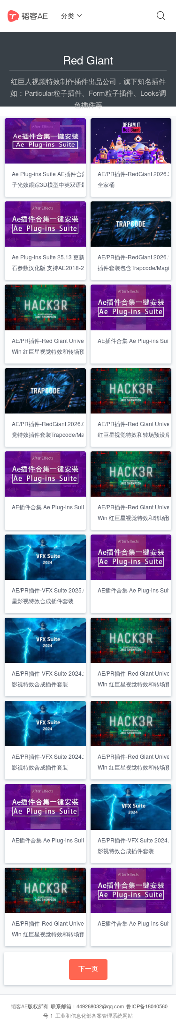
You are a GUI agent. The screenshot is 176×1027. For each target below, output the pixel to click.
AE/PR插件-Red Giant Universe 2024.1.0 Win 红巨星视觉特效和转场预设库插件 (64, 928)
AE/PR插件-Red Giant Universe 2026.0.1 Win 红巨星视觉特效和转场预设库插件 (64, 345)
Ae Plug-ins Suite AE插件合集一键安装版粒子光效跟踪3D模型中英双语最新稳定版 (66, 179)
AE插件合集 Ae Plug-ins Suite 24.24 (57, 507)
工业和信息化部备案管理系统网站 (94, 1015)
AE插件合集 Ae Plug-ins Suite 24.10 (57, 840)
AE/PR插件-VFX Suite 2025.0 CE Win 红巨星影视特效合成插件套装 (66, 595)
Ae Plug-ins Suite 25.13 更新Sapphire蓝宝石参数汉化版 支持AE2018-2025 (65, 262)
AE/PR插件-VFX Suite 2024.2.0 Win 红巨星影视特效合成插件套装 (66, 761)
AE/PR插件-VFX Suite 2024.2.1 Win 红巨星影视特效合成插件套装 (66, 678)
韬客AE (19, 1006)
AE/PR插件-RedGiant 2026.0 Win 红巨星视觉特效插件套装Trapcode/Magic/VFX (66, 429)
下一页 (88, 968)
